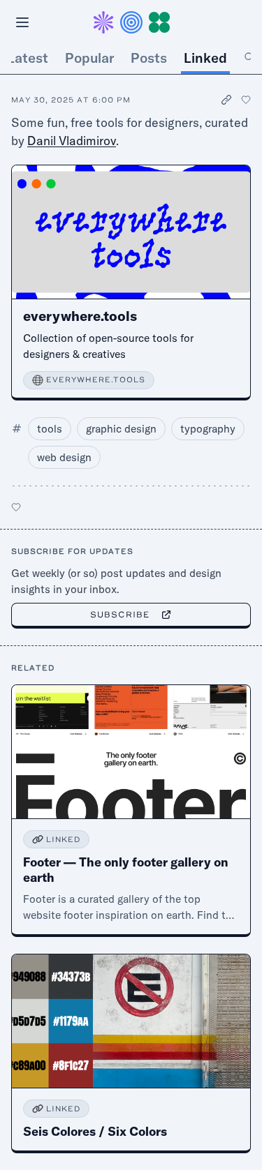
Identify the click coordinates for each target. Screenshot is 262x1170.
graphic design (121, 428)
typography (207, 428)
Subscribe (120, 614)
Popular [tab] (89, 57)
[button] (131, 22)
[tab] (249, 58)
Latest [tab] (27, 57)
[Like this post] (246, 100)
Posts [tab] (149, 57)
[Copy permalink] (227, 100)
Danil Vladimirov (71, 141)
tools (49, 428)
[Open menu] (22, 22)
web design (64, 457)
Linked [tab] (205, 57)
